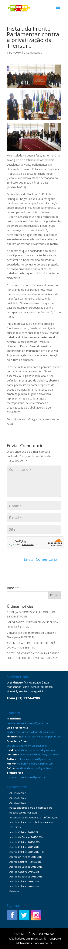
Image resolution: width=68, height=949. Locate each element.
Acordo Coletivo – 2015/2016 (25, 861)
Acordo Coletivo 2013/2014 (24, 881)
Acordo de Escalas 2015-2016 (25, 866)
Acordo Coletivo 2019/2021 (24, 832)
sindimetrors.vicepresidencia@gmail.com (30, 732)
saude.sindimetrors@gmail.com (34, 768)
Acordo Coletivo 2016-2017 (24, 847)
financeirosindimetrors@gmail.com (41, 736)
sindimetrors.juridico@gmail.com (36, 750)
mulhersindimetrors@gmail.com (35, 763)
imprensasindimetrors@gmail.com (39, 754)
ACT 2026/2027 (17, 793)
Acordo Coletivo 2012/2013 (24, 886)
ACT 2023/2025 (17, 802)
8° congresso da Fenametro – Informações (33, 817)
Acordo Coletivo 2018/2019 (24, 842)
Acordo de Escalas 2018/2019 (25, 837)
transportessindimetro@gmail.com (26, 777)
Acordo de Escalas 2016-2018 (25, 857)
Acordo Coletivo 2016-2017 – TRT (27, 852)
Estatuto (14, 891)
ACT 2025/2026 (17, 798)
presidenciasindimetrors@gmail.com (28, 723)
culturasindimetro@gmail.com (34, 759)
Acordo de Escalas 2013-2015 (25, 876)
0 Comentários (33, 52)
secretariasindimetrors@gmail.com (27, 745)
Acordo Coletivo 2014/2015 (24, 871)
